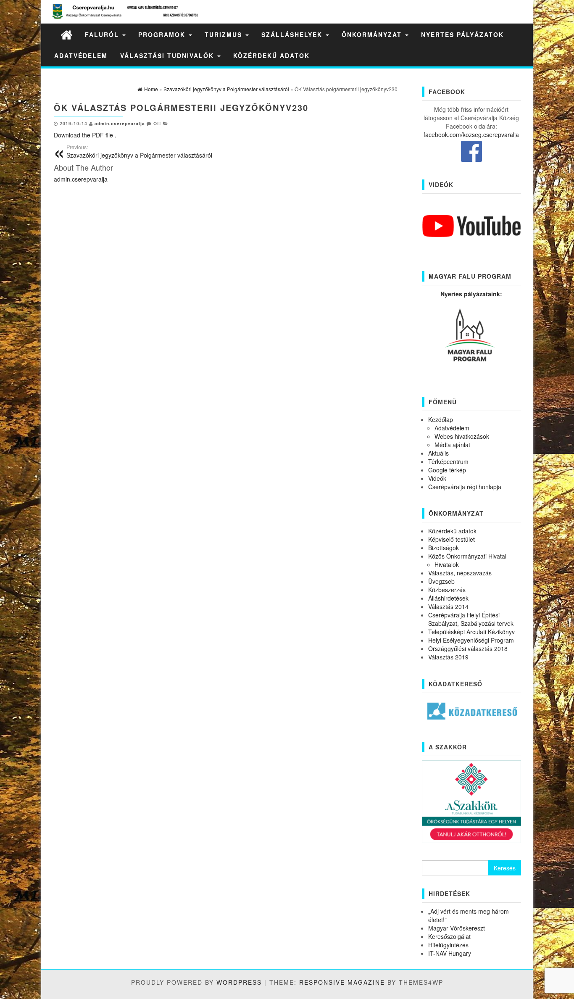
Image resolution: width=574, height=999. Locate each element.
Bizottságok (443, 547)
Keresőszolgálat (449, 936)
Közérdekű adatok (271, 55)
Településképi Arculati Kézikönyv (471, 631)
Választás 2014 (448, 606)
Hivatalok (446, 564)
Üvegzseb (441, 581)
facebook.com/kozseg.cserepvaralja (471, 134)
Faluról (103, 34)
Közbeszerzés (447, 589)
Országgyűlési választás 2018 (468, 648)
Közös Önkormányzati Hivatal (467, 556)
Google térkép (447, 470)
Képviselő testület (451, 539)
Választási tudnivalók (168, 55)
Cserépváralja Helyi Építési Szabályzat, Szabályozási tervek (470, 619)
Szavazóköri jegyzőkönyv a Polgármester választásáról (139, 151)
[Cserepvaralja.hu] (66, 34)
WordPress (239, 982)
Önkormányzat (373, 34)
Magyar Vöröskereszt (456, 928)
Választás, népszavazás (460, 573)
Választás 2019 (448, 657)
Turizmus (225, 34)
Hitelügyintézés (448, 945)
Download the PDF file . (85, 135)
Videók (437, 478)
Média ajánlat (452, 444)
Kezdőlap (440, 419)
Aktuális (438, 453)
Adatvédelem (81, 55)
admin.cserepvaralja (120, 123)
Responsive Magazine (342, 982)
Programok (163, 34)
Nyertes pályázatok (462, 34)
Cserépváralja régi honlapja (464, 486)
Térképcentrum (448, 461)
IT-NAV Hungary (449, 953)
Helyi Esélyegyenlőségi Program (471, 640)
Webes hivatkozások (461, 436)
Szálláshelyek (293, 34)
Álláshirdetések (448, 598)
